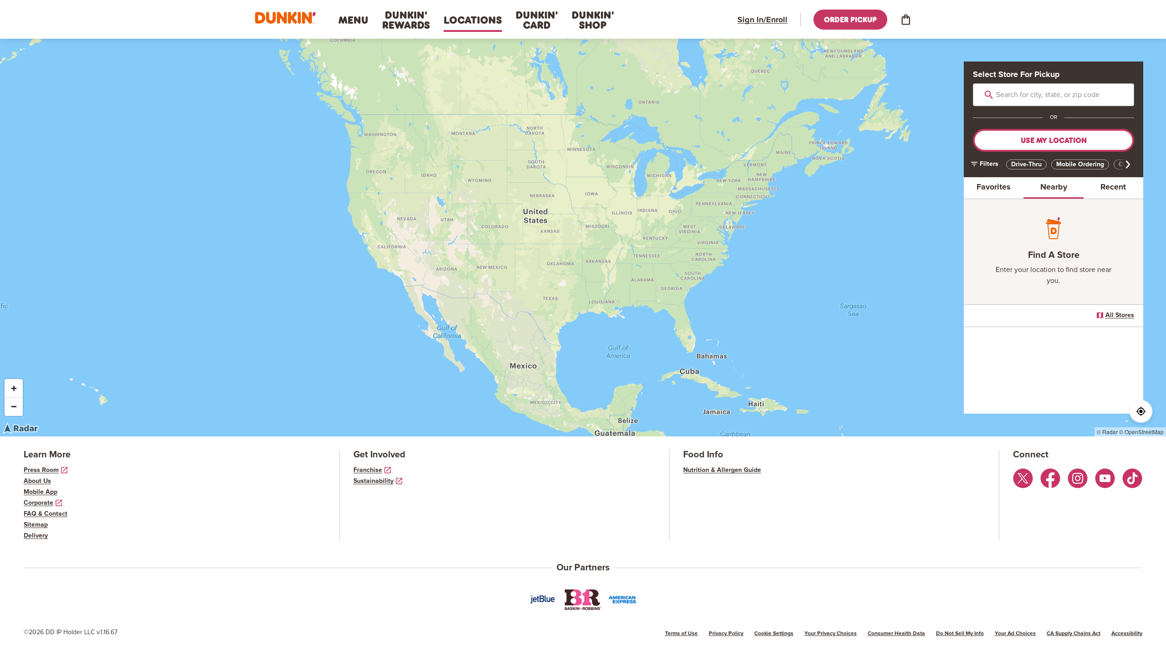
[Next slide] (1125, 164)
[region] (583, 237)
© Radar (1107, 432)
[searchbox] (1053, 95)
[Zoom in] (14, 388)
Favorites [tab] (994, 187)
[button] (285, 18)
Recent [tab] (1113, 187)
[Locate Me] (1141, 411)
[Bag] (905, 19)
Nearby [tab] (1053, 187)
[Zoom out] (14, 406)
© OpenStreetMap (1141, 432)
